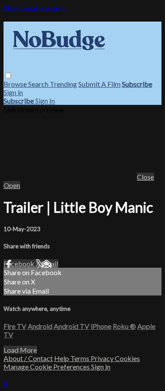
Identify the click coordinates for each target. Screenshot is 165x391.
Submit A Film (99, 84)
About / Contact (28, 358)
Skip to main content (34, 8)
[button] (8, 75)
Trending (63, 84)
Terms (80, 358)
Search (39, 84)
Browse (16, 84)
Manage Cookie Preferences (47, 366)
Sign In (45, 100)
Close (145, 177)
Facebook (20, 263)
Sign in (13, 92)
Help (62, 358)
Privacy (103, 358)
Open (12, 185)
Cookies (127, 358)
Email (49, 263)
